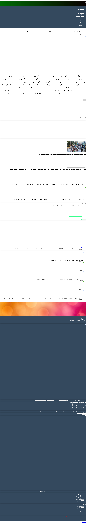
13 (79, 405)
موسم (82, 17)
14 (76, 405)
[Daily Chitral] (83, 2)
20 (79, 406)
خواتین (82, 14)
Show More (84, 301)
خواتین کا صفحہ (72, 400)
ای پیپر (81, 18)
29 (74, 407)
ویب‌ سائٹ (84, 217)
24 (85, 407)
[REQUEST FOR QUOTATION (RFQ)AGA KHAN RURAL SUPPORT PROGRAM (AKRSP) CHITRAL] (80, 259)
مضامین (82, 10)
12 (81, 405)
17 (85, 406)
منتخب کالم (46, 400)
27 (79, 407)
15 (74, 405)
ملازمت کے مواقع (51, 400)
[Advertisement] (56, 66)
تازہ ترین (81, 9)
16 (72, 405)
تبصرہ (84, 212)
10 (85, 405)
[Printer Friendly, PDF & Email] (84, 100)
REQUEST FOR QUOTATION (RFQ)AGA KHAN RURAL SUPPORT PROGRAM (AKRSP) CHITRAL (66, 260)
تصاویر (78, 400)
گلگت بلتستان (79, 16)
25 (83, 407)
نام (85, 214)
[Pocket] (85, 35)
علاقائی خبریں (61, 400)
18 (83, 406)
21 (76, 406)
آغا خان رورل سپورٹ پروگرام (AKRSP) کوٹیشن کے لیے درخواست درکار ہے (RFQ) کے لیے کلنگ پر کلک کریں (63, 269)
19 (81, 406)
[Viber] (85, 522)
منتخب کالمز (80, 11)
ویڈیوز (42, 400)
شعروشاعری (80, 13)
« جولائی (84, 409)
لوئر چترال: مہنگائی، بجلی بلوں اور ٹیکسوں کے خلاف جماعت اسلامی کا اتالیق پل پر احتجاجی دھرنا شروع (62, 154)
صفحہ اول (81, 7)
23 (72, 406)
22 (74, 406)
